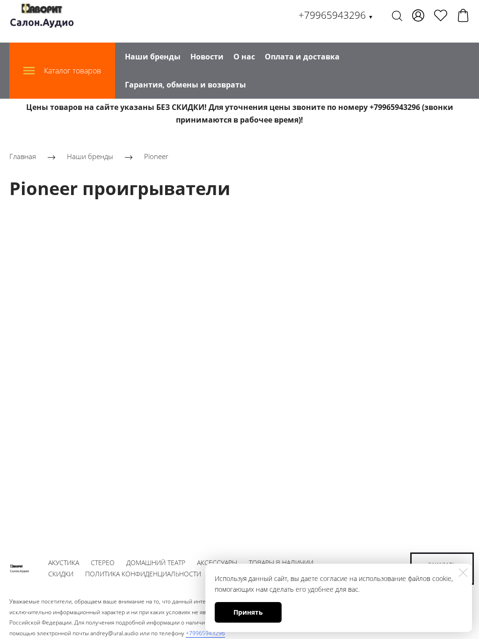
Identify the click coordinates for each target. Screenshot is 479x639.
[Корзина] (463, 15)
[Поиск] (397, 15)
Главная (22, 156)
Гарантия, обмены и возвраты (185, 85)
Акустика (63, 562)
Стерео (103, 562)
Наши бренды (153, 56)
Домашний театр (155, 562)
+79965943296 (335, 15)
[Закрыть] (463, 572)
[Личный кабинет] (418, 15)
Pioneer (156, 156)
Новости (207, 56)
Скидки (60, 573)
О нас (244, 56)
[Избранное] (440, 15)
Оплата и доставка (302, 56)
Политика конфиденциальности (143, 573)
